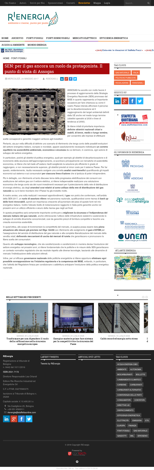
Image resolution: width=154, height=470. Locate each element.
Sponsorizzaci (55, 3)
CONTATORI (139, 400)
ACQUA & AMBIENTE (13, 44)
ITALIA (135, 72)
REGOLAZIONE (122, 82)
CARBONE (121, 384)
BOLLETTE (140, 374)
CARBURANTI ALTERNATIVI (129, 389)
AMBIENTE (121, 369)
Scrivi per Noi (37, 3)
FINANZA (132, 425)
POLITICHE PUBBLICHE (126, 77)
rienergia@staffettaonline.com (22, 412)
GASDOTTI (121, 435)
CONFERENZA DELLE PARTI (129, 395)
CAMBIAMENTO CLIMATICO (129, 379)
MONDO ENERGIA (37, 44)
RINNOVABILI (137, 82)
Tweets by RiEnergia (50, 363)
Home (5, 38)
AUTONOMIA (135, 369)
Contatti (70, 3)
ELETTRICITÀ (123, 420)
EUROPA (121, 425)
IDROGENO (142, 435)
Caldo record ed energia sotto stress (119, 338)
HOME (6, 58)
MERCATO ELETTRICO (85, 38)
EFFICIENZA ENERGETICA (114, 38)
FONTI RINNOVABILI (58, 38)
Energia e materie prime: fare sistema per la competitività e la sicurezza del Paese (73, 341)
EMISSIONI (137, 420)
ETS (147, 420)
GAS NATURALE (122, 72)
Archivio (17, 38)
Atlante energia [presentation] (125, 250)
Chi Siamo (10, 3)
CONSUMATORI (124, 400)
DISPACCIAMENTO (125, 410)
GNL (132, 435)
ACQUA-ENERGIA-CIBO (127, 364)
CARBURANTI (136, 384)
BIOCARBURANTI (124, 374)
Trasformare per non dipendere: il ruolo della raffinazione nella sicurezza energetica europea (27, 341)
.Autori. (23, 3)
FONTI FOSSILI (34, 38)
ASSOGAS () (51, 78)
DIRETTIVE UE (123, 405)
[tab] (125, 250)
